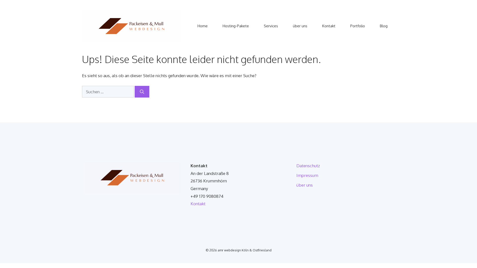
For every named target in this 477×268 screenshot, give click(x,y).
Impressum (307, 175)
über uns (300, 26)
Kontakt (328, 26)
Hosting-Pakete (236, 26)
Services (271, 26)
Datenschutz (308, 165)
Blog (384, 26)
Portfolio (357, 26)
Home (203, 26)
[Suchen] (142, 92)
